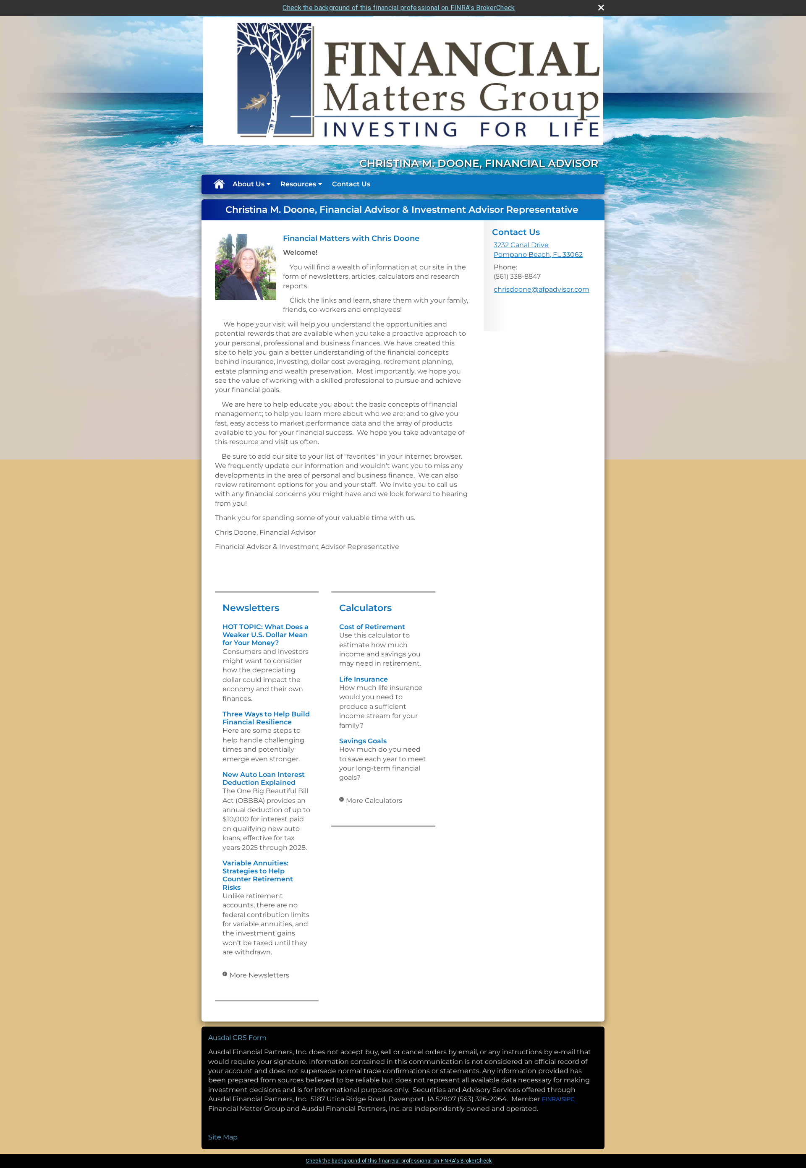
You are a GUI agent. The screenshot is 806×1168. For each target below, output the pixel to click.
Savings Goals (363, 741)
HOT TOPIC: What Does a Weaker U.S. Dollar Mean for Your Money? (265, 635)
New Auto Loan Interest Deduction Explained (263, 779)
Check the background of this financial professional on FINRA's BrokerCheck (399, 8)
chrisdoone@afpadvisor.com (541, 289)
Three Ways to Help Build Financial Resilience (266, 718)
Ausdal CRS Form (237, 1038)
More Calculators (374, 801)
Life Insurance (363, 679)
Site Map (223, 1137)
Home (219, 184)
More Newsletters (259, 975)
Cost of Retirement (372, 627)
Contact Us (351, 184)
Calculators (365, 608)
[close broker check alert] (601, 7)
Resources (298, 184)
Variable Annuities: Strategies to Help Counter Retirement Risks (257, 875)
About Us (248, 184)
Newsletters (250, 608)
